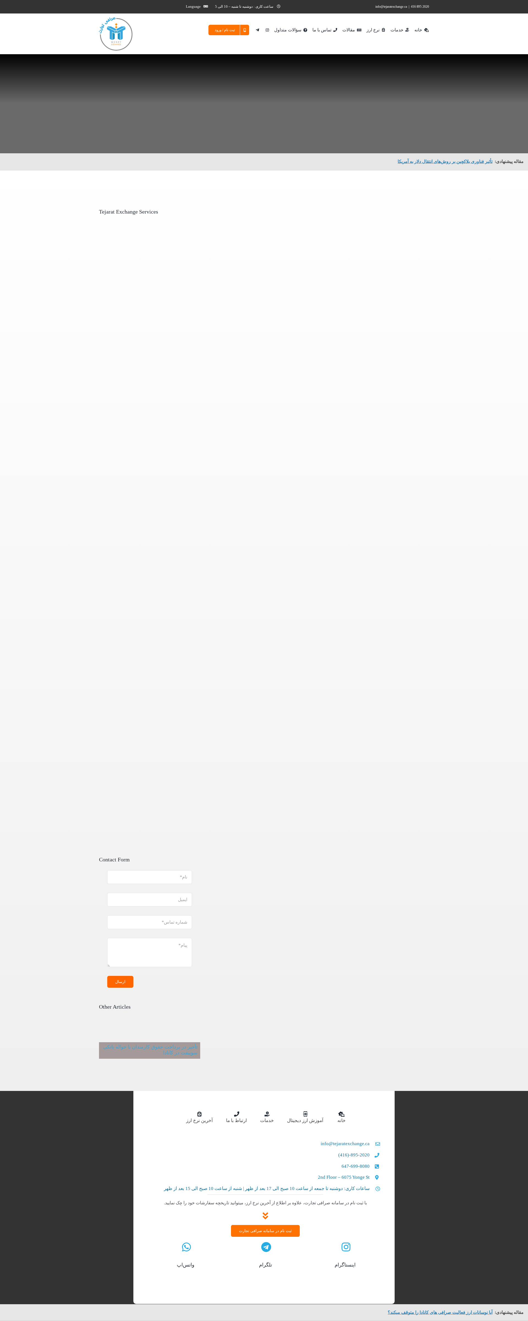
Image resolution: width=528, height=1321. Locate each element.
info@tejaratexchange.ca (391, 7)
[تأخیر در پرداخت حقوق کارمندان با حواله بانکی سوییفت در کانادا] (149, 1041)
